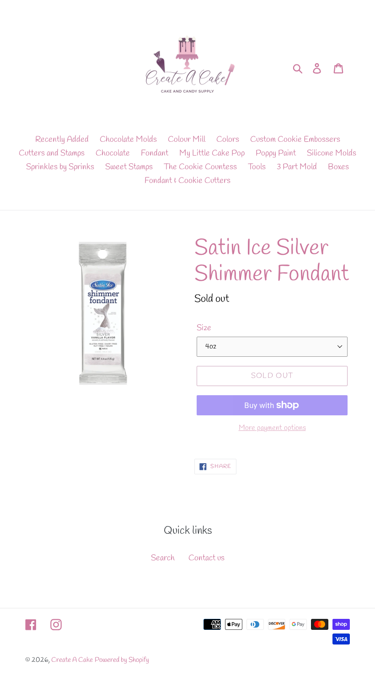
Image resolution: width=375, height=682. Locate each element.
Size (204, 327)
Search (163, 558)
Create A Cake (72, 660)
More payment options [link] (272, 428)
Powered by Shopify (122, 660)
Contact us (206, 558)
